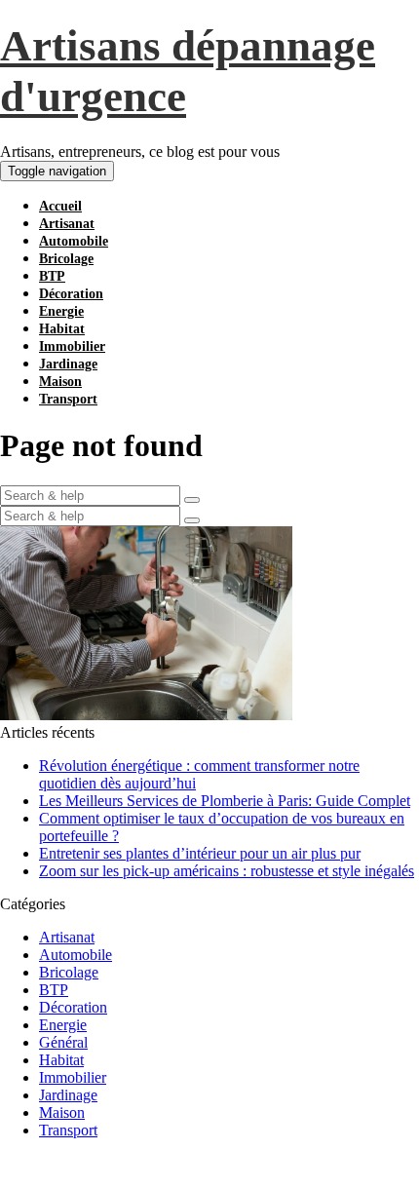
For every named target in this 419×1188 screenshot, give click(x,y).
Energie (61, 311)
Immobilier (72, 346)
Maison (60, 381)
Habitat (62, 329)
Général (63, 1042)
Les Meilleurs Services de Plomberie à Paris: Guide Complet (224, 800)
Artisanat (67, 223)
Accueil (60, 206)
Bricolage (66, 258)
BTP (52, 276)
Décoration (71, 294)
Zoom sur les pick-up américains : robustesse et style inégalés (226, 870)
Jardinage (68, 364)
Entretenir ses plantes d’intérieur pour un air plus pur (200, 853)
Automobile (73, 241)
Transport (68, 399)
